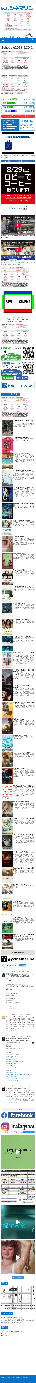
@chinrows (20, 1016)
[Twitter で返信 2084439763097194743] (7, 1103)
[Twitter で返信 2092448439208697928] (7, 1081)
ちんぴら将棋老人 (11, 1016)
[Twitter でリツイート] (10, 971)
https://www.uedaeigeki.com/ (14, 1061)
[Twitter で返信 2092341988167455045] (7, 1031)
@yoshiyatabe (17, 1088)
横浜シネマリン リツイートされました (21, 971)
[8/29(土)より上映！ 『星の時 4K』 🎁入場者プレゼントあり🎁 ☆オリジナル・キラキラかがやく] (18, 1257)
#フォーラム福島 (14, 1054)
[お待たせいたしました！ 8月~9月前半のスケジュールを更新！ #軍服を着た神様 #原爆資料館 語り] (18, 1187)
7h (14, 978)
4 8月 (24, 1088)
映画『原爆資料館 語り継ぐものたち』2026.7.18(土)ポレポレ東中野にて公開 (17, 1039)
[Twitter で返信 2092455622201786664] (7, 1009)
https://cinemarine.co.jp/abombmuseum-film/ (19, 1074)
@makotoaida (10, 995)
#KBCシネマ (12, 1063)
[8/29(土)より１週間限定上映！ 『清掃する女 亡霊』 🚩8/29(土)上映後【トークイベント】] (18, 1222)
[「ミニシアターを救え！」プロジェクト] (18, 301)
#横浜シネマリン (15, 1072)
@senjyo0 (8, 978)
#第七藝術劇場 (13, 1076)
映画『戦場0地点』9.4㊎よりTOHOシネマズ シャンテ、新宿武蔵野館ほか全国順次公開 (20, 975)
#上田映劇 (12, 1059)
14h (26, 1016)
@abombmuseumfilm (11, 1042)
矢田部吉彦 (9, 1088)
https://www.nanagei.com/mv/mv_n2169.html (19, 1078)
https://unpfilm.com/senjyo (13, 1002)
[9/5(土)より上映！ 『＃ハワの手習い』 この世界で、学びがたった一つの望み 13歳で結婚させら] (18, 1152)
